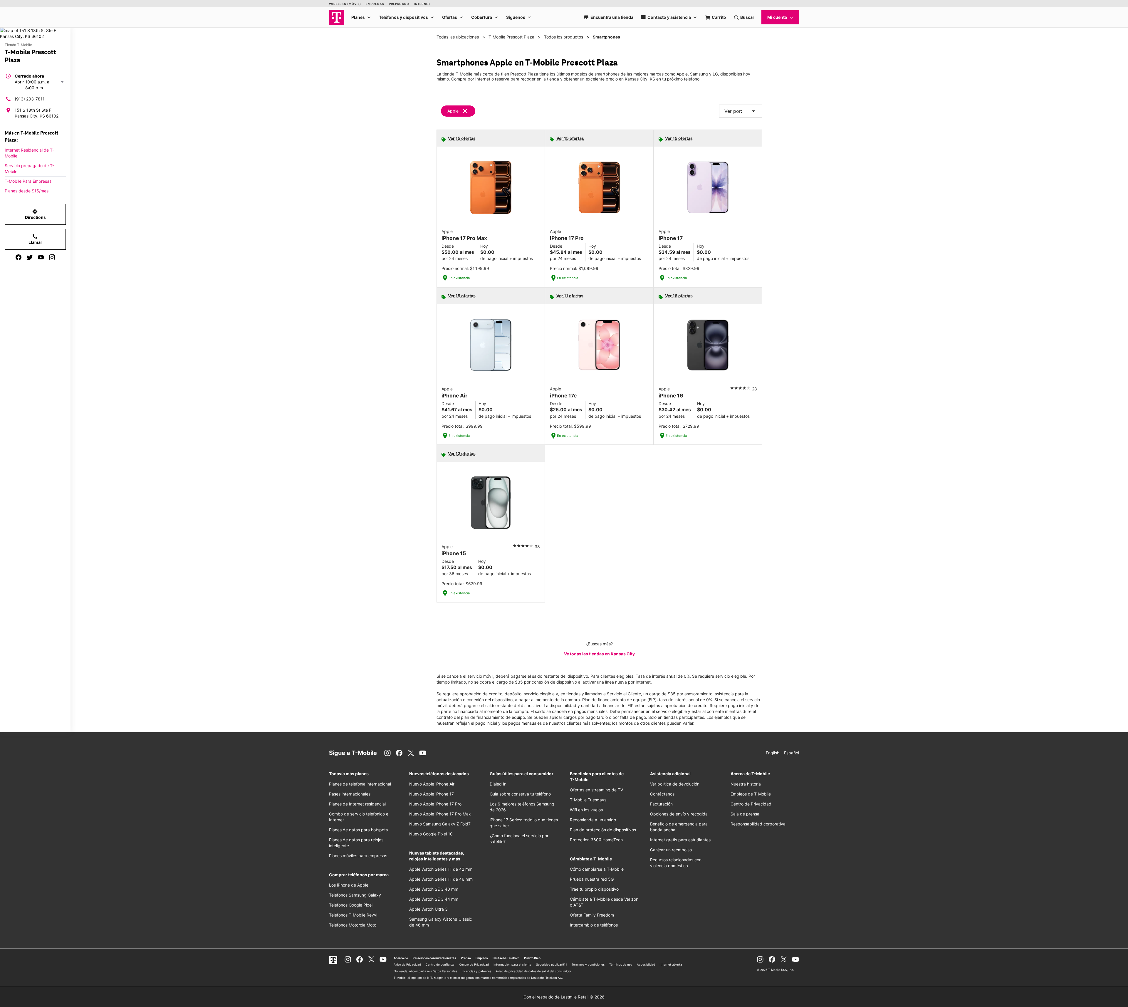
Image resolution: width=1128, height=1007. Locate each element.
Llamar (35, 239)
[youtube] (40, 257)
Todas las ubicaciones (458, 36)
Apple (453, 110)
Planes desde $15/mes (26, 190)
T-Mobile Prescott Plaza (511, 36)
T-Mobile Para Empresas (28, 181)
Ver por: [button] (740, 111)
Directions (35, 214)
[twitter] (29, 257)
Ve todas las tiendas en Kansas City (599, 653)
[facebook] (18, 257)
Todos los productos (563, 36)
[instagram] (52, 257)
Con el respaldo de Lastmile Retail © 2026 (564, 996)
